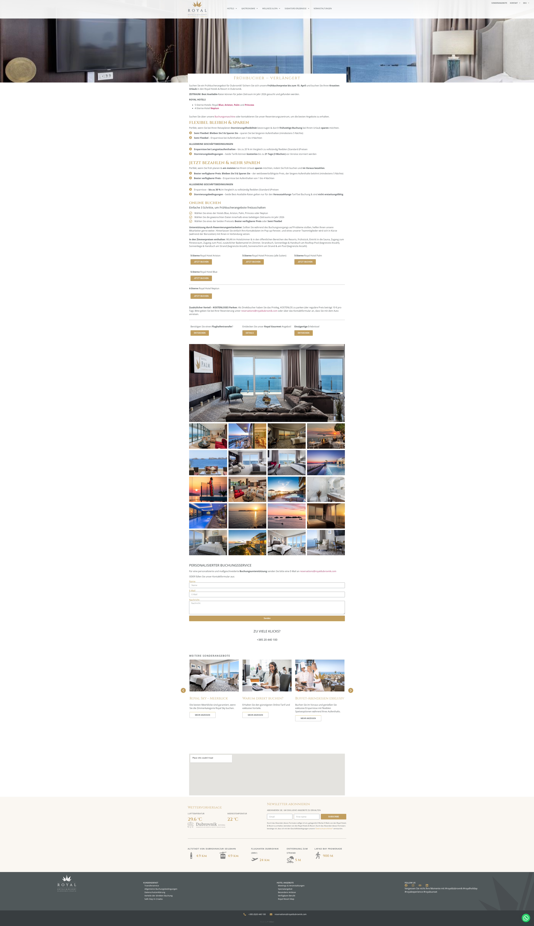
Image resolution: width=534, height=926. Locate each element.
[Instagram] (413, 885)
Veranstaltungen (323, 8)
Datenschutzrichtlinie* (324, 828)
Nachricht (194, 600)
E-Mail (192, 590)
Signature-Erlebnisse (295, 8)
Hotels (230, 8)
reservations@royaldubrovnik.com (259, 310)
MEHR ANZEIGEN (202, 715)
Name (192, 581)
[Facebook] (406, 885)
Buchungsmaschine (225, 116)
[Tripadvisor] (420, 885)
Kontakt (514, 3)
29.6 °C (195, 819)
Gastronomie (248, 8)
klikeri (271, 922)
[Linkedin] (427, 885)
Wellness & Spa (269, 8)
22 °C (232, 819)
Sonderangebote (499, 3)
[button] (526, 918)
